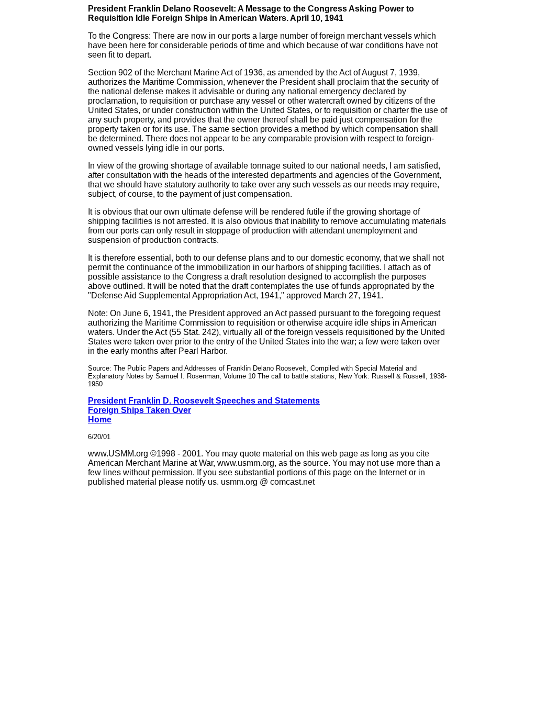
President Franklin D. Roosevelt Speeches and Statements (204, 400)
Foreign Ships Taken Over (139, 410)
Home (99, 419)
